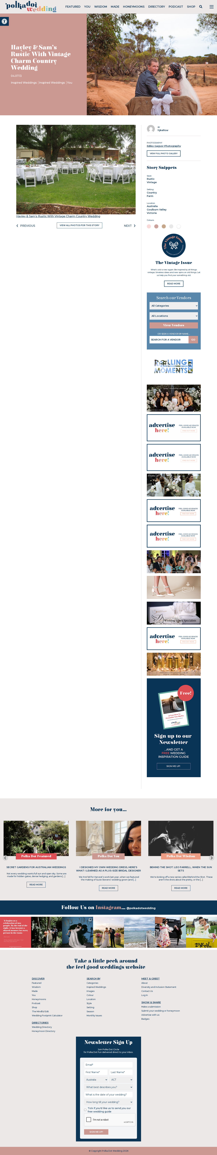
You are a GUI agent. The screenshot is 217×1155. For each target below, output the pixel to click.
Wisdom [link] (100, 6)
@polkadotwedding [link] (141, 908)
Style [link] (89, 1003)
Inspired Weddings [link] (24, 82)
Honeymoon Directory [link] (43, 1031)
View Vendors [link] (173, 325)
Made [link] (115, 6)
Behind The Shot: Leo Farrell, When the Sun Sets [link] (181, 869)
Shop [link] (191, 6)
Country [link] (152, 192)
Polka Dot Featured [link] (36, 856)
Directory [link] (156, 6)
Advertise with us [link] (150, 1015)
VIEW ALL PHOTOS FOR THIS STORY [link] (79, 225)
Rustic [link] (151, 178)
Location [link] (91, 999)
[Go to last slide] (5, 858)
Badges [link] (145, 1019)
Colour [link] (90, 995)
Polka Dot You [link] (108, 856)
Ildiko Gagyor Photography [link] (164, 146)
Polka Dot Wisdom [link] (180, 856)
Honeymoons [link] (134, 6)
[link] (4, 21)
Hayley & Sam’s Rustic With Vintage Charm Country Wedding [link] (58, 216)
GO (193, 339)
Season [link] (90, 1011)
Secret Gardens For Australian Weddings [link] (36, 867)
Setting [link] (90, 1007)
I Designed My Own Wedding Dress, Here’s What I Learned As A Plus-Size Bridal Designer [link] (108, 869)
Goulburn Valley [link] (156, 209)
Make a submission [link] (151, 1006)
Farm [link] (150, 196)
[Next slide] (211, 858)
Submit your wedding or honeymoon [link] (160, 1011)
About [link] (144, 983)
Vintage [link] (152, 182)
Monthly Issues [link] (94, 1015)
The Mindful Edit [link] (40, 1011)
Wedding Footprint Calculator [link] (47, 1015)
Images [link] (90, 991)
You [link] (87, 6)
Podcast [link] (176, 6)
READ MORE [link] (173, 283)
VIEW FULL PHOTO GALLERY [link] (163, 153)
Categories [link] (92, 983)
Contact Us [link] (147, 991)
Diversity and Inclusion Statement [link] (158, 987)
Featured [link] (73, 6)
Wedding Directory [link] (42, 1027)
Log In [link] (144, 995)
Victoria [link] (152, 213)
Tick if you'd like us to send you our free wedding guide (109, 1110)
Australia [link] (152, 206)
